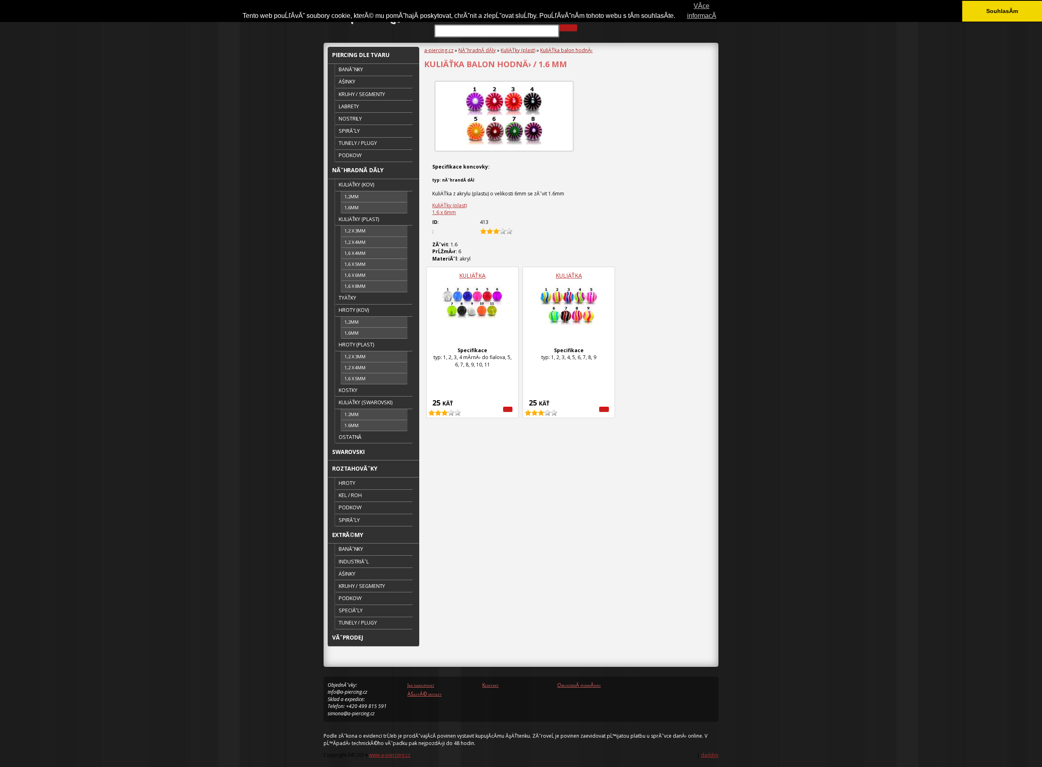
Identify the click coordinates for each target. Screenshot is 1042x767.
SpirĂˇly (349, 130)
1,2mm (351, 196)
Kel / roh (350, 495)
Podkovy (350, 155)
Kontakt (490, 685)
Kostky (348, 390)
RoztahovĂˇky (354, 468)
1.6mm (351, 425)
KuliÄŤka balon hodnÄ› (566, 50)
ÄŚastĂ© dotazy (424, 693)
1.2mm (351, 414)
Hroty (347, 483)
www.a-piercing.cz (389, 755)
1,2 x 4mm (355, 242)
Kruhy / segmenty (362, 94)
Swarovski (348, 452)
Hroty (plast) (356, 344)
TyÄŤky (347, 297)
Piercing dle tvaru (361, 55)
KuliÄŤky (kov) (356, 184)
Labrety (349, 106)
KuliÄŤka (472, 275)
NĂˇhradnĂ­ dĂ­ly (477, 50)
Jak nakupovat (420, 685)
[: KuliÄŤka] (508, 409)
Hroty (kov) (354, 310)
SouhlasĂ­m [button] (1002, 11)
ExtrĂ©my (347, 535)
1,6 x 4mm (355, 253)
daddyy (709, 755)
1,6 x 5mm (355, 264)
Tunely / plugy (358, 143)
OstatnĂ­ (350, 437)
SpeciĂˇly (351, 610)
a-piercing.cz (438, 50)
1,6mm (351, 207)
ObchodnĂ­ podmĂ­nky (579, 685)
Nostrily (350, 118)
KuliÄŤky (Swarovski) (365, 402)
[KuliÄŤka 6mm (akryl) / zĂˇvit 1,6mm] (504, 116)
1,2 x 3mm (355, 231)
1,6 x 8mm (355, 286)
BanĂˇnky (351, 69)
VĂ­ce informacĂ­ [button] (701, 10)
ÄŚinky (347, 81)
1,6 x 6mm (444, 212)
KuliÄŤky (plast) (518, 50)
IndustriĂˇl (354, 561)
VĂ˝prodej (347, 637)
